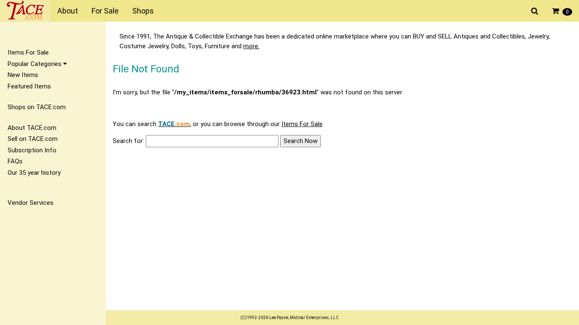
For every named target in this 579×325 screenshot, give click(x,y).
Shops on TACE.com (37, 107)
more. (251, 46)
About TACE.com (32, 128)
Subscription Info (32, 150)
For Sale (105, 10)
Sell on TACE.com (33, 139)
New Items (23, 75)
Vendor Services (30, 203)
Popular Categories (35, 64)
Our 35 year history (34, 172)
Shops (143, 10)
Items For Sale (28, 52)
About (67, 10)
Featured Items (29, 86)
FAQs (15, 161)
